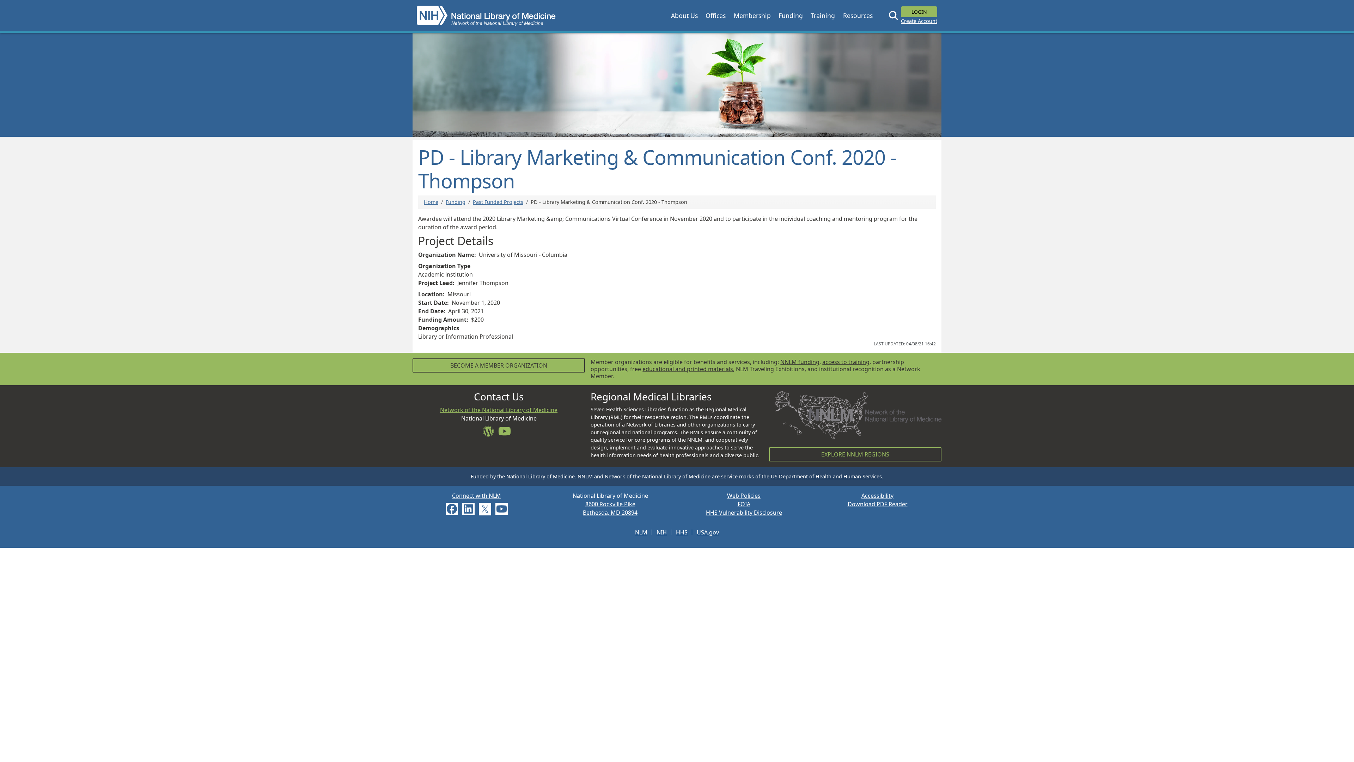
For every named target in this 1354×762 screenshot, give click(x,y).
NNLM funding (799, 362)
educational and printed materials (687, 369)
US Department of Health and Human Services (826, 476)
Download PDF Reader (878, 504)
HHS (682, 532)
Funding (455, 202)
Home (431, 202)
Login (919, 11)
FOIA (744, 504)
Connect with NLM (476, 496)
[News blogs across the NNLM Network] (490, 433)
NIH (662, 532)
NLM (641, 532)
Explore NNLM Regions (855, 454)
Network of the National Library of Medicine (498, 410)
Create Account (919, 21)
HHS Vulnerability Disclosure (744, 512)
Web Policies (744, 496)
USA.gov (708, 532)
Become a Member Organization (498, 365)
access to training (846, 362)
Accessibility (877, 496)
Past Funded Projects (498, 202)
